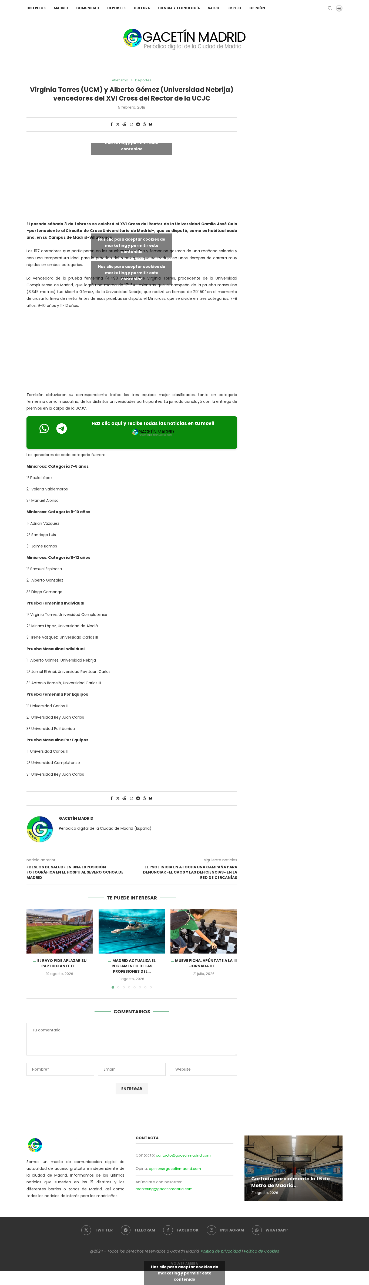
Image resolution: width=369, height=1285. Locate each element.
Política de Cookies (261, 1251)
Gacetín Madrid (76, 818)
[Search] (330, 8)
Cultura (142, 8)
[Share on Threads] (144, 124)
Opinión (257, 8)
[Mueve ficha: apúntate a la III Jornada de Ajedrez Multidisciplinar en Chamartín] (203, 931)
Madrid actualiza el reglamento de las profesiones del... (133, 966)
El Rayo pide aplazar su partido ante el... (61, 963)
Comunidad (87, 8)
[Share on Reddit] (124, 124)
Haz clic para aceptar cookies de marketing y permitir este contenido (131, 142)
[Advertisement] (131, 351)
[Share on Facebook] (111, 124)
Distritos (36, 8)
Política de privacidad (221, 1251)
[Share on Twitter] (118, 124)
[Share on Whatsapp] (131, 124)
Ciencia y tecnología (179, 8)
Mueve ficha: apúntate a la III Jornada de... (206, 963)
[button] (33, 948)
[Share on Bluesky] (150, 124)
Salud (213, 8)
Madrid (61, 8)
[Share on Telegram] (138, 124)
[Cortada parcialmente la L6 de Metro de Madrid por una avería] (293, 1168)
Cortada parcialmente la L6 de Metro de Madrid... (290, 1181)
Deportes (116, 8)
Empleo (234, 8)
